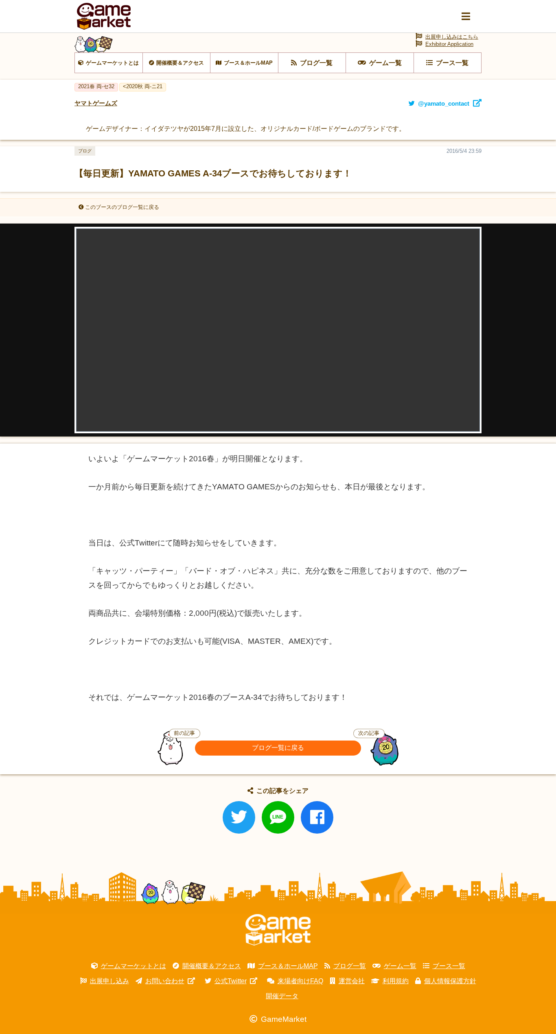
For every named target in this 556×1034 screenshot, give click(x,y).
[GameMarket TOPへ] (278, 930)
